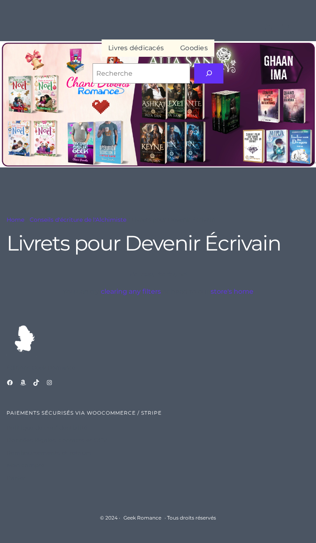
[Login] (268, 27)
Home (15, 219)
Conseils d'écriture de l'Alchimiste (78, 219)
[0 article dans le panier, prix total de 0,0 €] (284, 26)
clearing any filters (131, 291)
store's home (232, 291)
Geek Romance (142, 518)
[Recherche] (208, 73)
